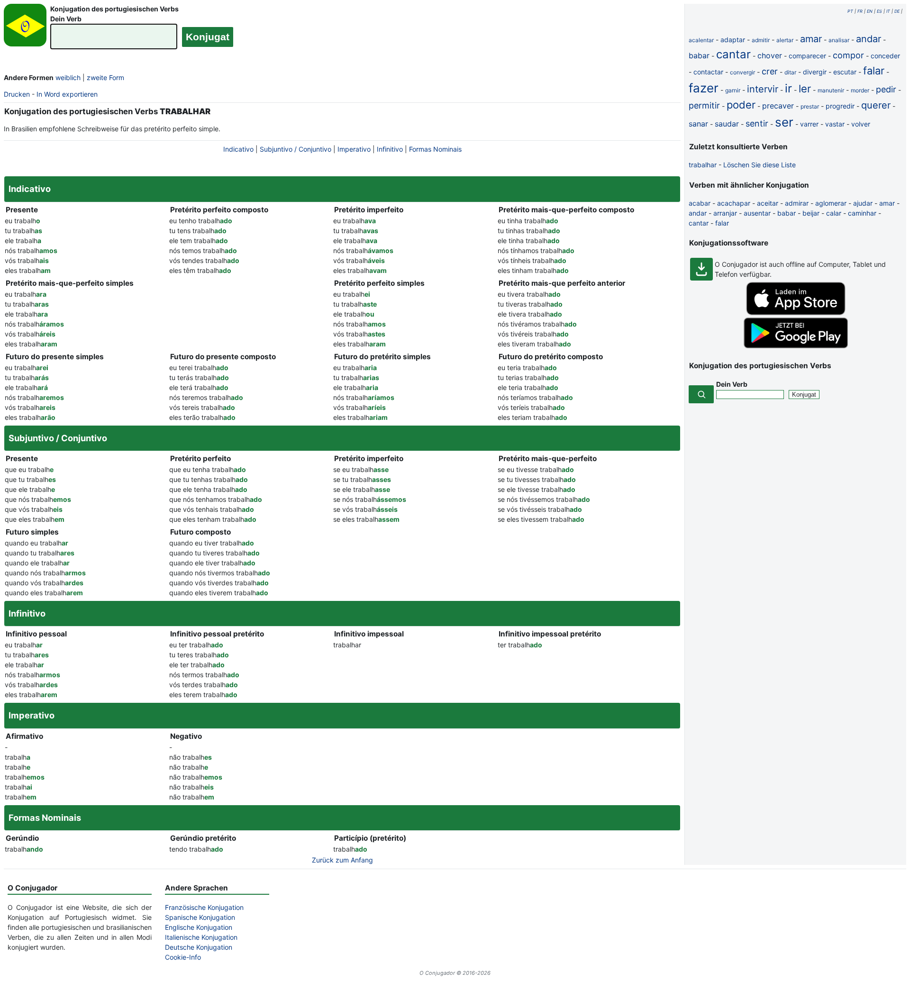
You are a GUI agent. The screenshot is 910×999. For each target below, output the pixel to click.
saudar (727, 123)
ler (805, 88)
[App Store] (796, 313)
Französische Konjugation (204, 907)
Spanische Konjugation (200, 917)
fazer (704, 88)
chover (769, 55)
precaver (778, 105)
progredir (840, 106)
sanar (698, 123)
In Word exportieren (67, 94)
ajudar (863, 203)
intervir (762, 89)
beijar (810, 213)
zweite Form (105, 77)
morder (860, 90)
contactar (708, 72)
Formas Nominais (435, 149)
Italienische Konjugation (201, 937)
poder (741, 105)
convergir (742, 72)
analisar (838, 40)
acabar (699, 203)
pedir (886, 89)
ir (788, 88)
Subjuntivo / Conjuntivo (295, 149)
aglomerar (830, 203)
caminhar (862, 213)
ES (879, 11)
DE (897, 11)
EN (870, 11)
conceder (885, 56)
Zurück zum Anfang (342, 860)
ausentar (757, 213)
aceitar (767, 203)
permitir (704, 105)
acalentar (701, 40)
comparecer (807, 56)
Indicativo (238, 149)
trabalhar (703, 165)
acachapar (733, 203)
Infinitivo (390, 149)
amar (811, 39)
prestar (810, 106)
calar (833, 213)
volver (860, 124)
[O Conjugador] (25, 28)
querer (876, 105)
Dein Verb (66, 19)
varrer (809, 124)
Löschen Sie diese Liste (759, 165)
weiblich (68, 77)
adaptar (732, 40)
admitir (761, 40)
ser (784, 122)
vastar (835, 124)
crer (770, 71)
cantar (733, 54)
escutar (844, 72)
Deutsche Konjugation (198, 947)
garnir (732, 90)
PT (850, 11)
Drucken (17, 94)
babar (699, 55)
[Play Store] (796, 346)
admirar (797, 203)
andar (868, 39)
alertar (784, 40)
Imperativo (354, 149)
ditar (790, 72)
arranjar (725, 213)
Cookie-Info (183, 957)
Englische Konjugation (198, 927)
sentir (757, 123)
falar (873, 70)
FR (860, 11)
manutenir (831, 90)
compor (848, 55)
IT (888, 11)
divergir (815, 72)
